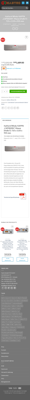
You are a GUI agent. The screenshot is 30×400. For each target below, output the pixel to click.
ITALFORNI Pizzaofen (16, 316)
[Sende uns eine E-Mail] (11, 288)
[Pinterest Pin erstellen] (14, 108)
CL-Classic (12, 298)
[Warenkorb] (27, 3)
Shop (14, 24)
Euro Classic (10, 300)
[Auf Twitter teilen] (8, 108)
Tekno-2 (16, 337)
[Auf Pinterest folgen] (14, 288)
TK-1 (20, 337)
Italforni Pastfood (6, 316)
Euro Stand (16, 300)
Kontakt (3, 350)
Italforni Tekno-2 (15, 319)
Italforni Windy (5, 327)
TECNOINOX (5, 335)
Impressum (4, 369)
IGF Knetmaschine (6, 306)
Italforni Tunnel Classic (15, 322)
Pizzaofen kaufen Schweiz (8, 332)
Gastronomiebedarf (19, 102)
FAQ (2, 378)
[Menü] (23, 3)
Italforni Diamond (6, 311)
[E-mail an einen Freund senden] (11, 108)
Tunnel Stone (13, 340)
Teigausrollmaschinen (7, 337)
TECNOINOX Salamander (16, 335)
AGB (2, 366)
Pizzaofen (4, 330)
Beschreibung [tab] (7, 120)
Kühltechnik (13, 327)
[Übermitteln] (26, 8)
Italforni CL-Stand (16, 308)
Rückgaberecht (5, 381)
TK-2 (24, 337)
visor (19, 340)
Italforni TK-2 (5, 322)
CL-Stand (18, 298)
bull (2, 298)
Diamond (24, 298)
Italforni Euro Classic (6, 314)
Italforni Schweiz (5, 319)
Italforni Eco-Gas (15, 311)
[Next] (29, 245)
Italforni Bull (20, 306)
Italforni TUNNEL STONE (7, 324)
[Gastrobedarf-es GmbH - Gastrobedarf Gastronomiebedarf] (10, 3)
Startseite (7, 24)
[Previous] (1, 245)
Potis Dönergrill (18, 332)
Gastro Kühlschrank (6, 303)
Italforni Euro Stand (17, 314)
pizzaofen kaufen (12, 330)
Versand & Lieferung (7, 372)
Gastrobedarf (11, 102)
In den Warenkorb (18, 91)
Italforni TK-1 (23, 319)
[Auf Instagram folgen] (5, 288)
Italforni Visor (18, 324)
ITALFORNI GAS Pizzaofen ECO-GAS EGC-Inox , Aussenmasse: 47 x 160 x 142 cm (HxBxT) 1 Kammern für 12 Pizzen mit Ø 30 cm (22, 245)
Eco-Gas (4, 300)
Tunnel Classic (5, 340)
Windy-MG (15, 25)
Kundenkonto (5, 353)
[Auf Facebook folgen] (2, 288)
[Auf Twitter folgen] (8, 288)
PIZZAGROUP (20, 327)
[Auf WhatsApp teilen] (2, 108)
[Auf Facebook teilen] (5, 108)
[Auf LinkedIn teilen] (17, 108)
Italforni (21, 24)
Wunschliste (4, 356)
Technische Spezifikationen (11, 197)
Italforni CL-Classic (6, 308)
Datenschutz (4, 375)
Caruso (6, 298)
